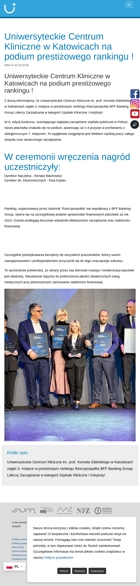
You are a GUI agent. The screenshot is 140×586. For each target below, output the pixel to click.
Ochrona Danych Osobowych (26, 551)
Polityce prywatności (58, 557)
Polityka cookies (20, 539)
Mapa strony (18, 547)
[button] (7, 365)
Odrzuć (64, 570)
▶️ (30, 138)
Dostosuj (80, 570)
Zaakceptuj (97, 570)
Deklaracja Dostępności (24, 555)
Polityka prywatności (22, 543)
